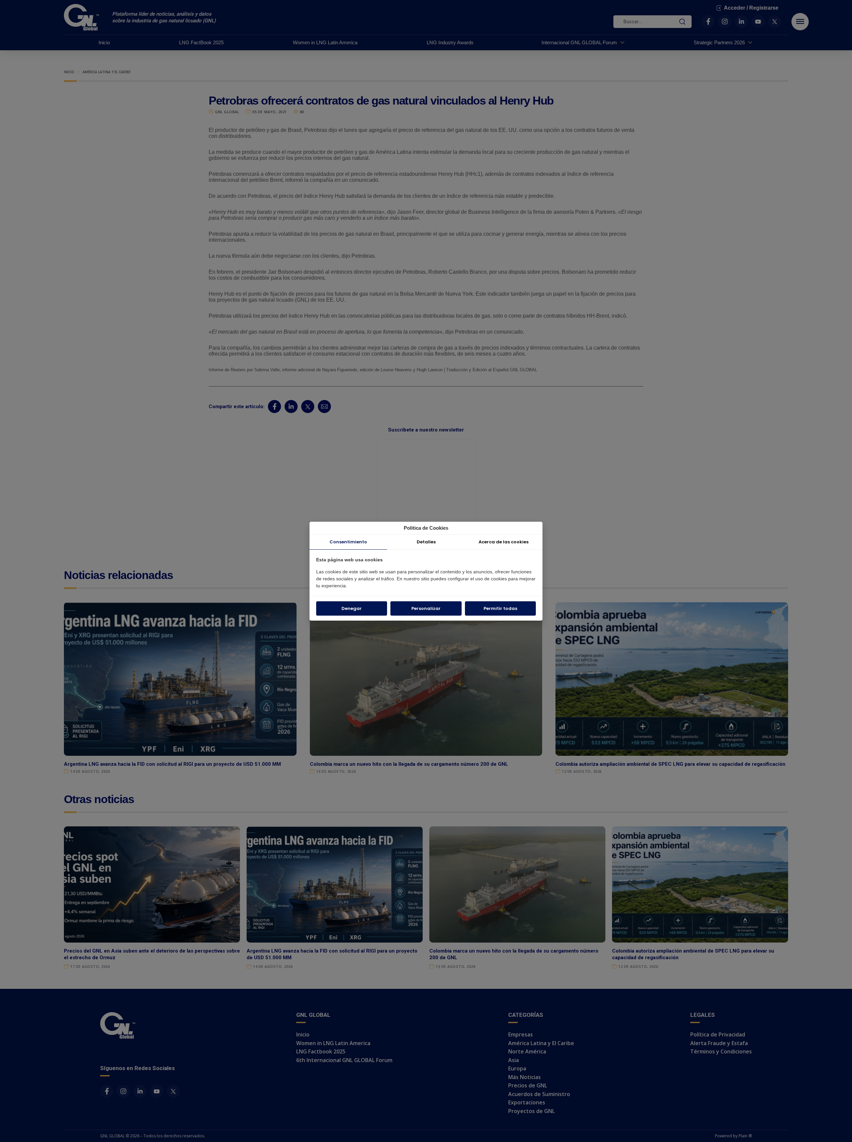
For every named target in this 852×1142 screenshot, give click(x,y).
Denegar (351, 608)
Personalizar (426, 608)
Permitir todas (500, 608)
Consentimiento (348, 542)
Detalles (426, 542)
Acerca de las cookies (504, 542)
